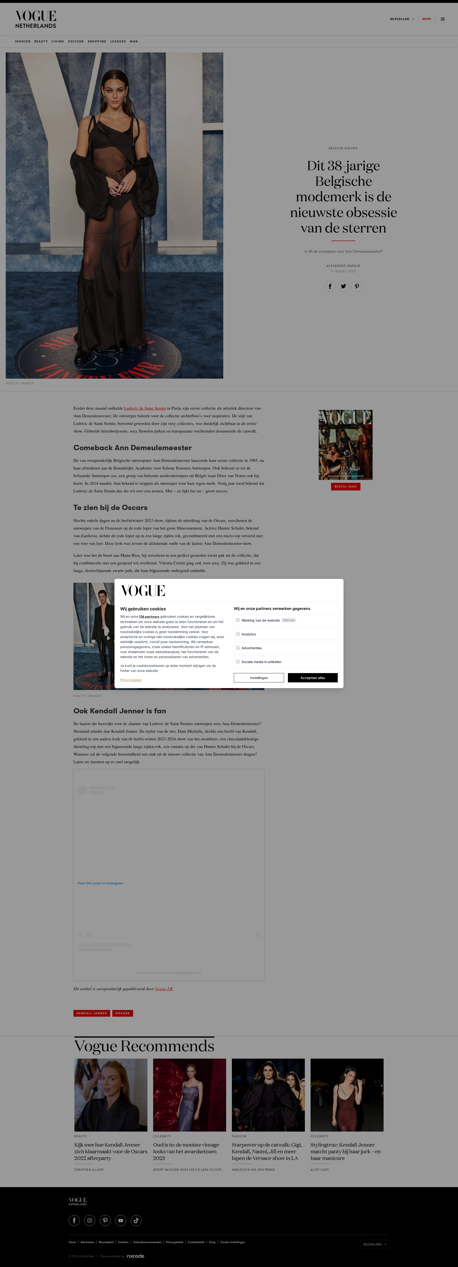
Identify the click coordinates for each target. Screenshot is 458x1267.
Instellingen (259, 678)
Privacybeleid (130, 680)
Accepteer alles (313, 678)
